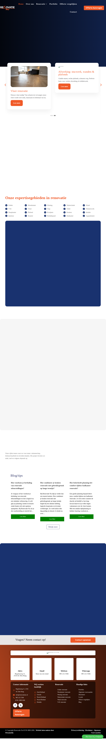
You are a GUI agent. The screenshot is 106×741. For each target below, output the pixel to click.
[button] (5, 85)
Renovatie (40, 4)
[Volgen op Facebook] (15, 705)
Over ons (30, 4)
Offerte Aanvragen (94, 8)
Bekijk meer (53, 527)
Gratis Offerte (22, 291)
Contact (73, 12)
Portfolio (53, 4)
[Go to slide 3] (54, 115)
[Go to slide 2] (53, 115)
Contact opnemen (83, 640)
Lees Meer (13, 366)
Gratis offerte (12, 49)
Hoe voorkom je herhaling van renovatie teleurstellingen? (21, 485)
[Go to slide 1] (51, 115)
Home (21, 4)
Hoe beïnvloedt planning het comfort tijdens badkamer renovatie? (81, 485)
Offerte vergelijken (68, 4)
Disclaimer (89, 730)
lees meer (23, 516)
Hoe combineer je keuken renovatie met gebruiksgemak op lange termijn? (52, 485)
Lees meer (16, 106)
